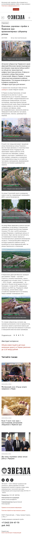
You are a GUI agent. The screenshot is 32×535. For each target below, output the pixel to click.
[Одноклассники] (16, 335)
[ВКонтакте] (14, 335)
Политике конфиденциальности (10, 6)
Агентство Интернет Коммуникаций (11, 532)
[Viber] (23, 335)
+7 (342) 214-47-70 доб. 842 (10, 524)
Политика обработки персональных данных (13, 510)
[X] (21, 335)
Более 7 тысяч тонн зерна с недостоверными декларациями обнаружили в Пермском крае (12, 423)
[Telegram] (18, 335)
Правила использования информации (12, 507)
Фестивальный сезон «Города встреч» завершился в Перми (14, 388)
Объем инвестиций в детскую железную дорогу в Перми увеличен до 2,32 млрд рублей (16, 347)
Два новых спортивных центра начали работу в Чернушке (14, 458)
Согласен (16, 9)
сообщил (4, 89)
